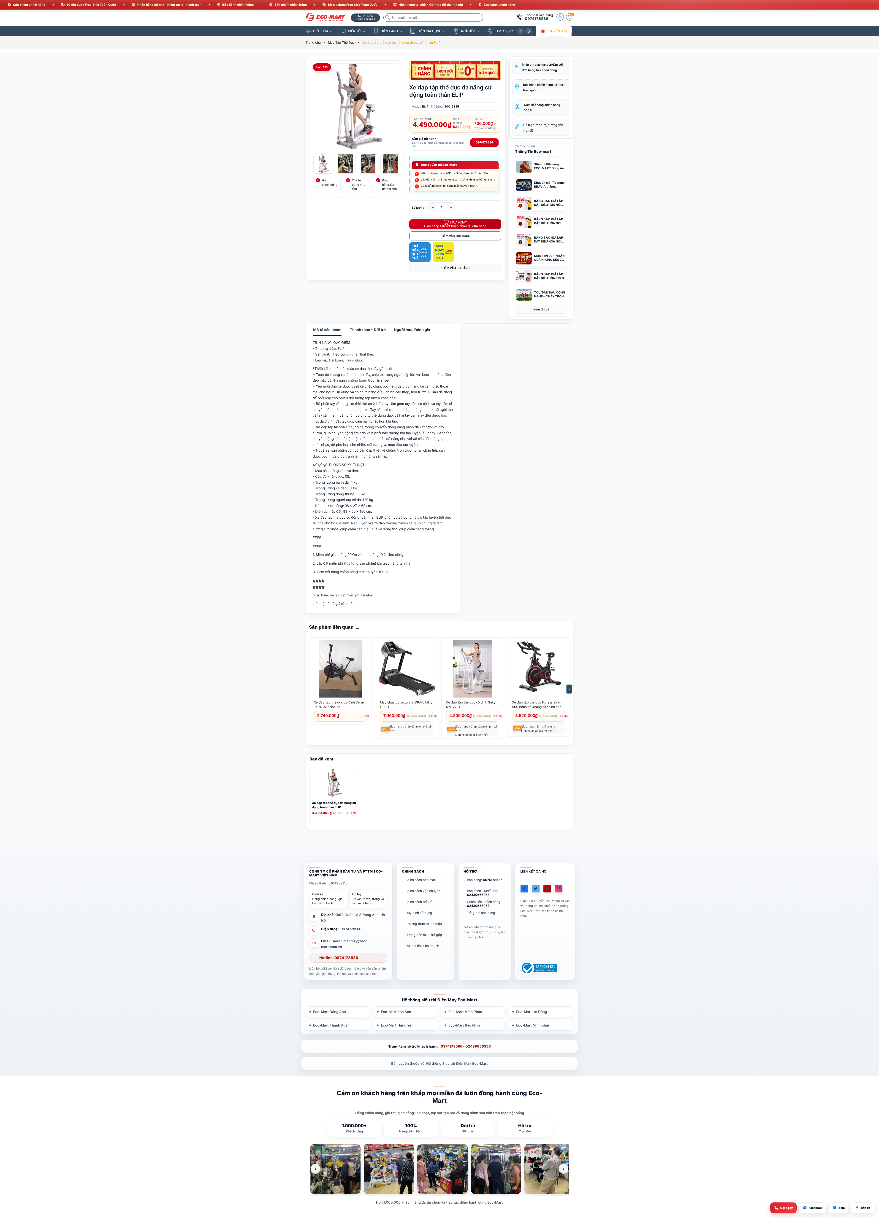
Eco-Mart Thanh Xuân (331, 1025)
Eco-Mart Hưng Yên (397, 1025)
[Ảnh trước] (315, 1169)
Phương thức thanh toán (423, 924)
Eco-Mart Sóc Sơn (396, 1012)
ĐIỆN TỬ (354, 31)
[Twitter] (536, 889)
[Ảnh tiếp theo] (563, 1169)
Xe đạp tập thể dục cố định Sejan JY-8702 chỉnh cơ (339, 704)
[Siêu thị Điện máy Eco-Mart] (326, 17)
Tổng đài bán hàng (481, 913)
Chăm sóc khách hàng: (484, 904)
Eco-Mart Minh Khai (532, 1025)
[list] (439, 1168)
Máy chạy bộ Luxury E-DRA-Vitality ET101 (406, 704)
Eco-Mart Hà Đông (531, 1012)
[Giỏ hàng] (569, 17)
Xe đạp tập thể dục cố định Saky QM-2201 (471, 704)
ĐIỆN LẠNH (389, 31)
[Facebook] (524, 889)
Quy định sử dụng (418, 913)
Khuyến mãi (557, 31)
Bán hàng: (484, 880)
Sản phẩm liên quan (331, 627)
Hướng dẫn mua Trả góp (423, 935)
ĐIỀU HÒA (320, 31)
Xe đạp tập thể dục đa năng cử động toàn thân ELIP (334, 805)
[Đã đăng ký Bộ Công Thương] (538, 968)
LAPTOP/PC (504, 31)
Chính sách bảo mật (420, 880)
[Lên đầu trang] (870, 1177)
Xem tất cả (541, 309)
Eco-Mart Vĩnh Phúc (465, 1012)
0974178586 (536, 18)
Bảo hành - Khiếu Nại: (483, 893)
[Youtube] (547, 889)
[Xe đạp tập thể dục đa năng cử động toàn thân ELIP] (334, 784)
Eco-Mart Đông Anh (329, 1012)
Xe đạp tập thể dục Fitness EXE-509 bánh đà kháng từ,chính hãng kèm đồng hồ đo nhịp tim (537, 704)
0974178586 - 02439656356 (466, 1046)
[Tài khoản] (560, 17)
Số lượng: (418, 207)
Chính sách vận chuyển (422, 891)
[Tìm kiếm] (388, 17)
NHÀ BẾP (468, 31)
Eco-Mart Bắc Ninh (464, 1025)
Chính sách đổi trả (418, 902)
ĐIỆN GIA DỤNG (429, 31)
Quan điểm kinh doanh (422, 946)
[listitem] (335, 1169)
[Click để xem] (357, 107)
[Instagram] (559, 889)
